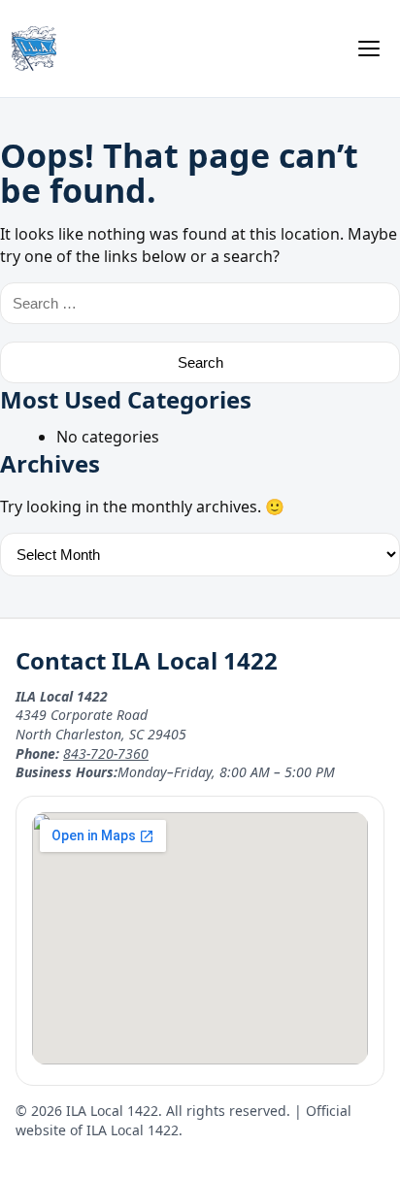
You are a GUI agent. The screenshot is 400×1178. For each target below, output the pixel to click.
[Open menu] (369, 48)
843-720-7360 (106, 753)
